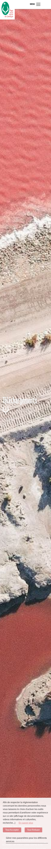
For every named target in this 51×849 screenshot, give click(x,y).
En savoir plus (26, 823)
